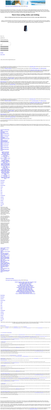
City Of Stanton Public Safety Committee (39, 374)
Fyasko (5, 157)
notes (1, 44)
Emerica (8, 154)
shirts (1, 190)
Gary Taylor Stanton (4, 332)
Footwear (2, 183)
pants (1, 188)
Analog (5, 152)
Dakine (2, 158)
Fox (8, 156)
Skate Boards (7, 172)
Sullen (5, 174)
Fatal (6, 156)
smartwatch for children (33, 408)
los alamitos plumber (38, 334)
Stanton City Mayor (3, 334)
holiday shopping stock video (22, 334)
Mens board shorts (3, 81)
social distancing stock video (7, 362)
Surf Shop (5, 268)
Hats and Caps (3, 185)
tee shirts (2, 202)
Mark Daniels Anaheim (3, 358)
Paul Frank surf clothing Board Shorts (4, 132)
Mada (1, 260)
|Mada (3, 152)
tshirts (1, 205)
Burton (4, 162)
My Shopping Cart (15, 6)
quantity (1, 37)
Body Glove (8, 161)
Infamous (2, 165)
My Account (8, 6)
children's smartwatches (3, 341)
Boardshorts (2, 296)
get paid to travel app (3, 378)
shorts (1, 193)
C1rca (7, 162)
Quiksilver (3, 151)
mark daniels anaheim (9, 332)
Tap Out (2, 268)
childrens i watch (17, 388)
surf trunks (2, 198)
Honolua (5, 163)
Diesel (2, 252)
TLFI (8, 268)
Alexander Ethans (7, 326)
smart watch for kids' (28, 327)
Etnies (6, 155)
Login (11, 6)
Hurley (8, 163)
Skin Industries (4, 173)
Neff (6, 167)
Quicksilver (4, 153)
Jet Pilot (8, 165)
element (5, 154)
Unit (4, 175)
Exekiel (4, 156)
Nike (2, 168)
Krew (5, 178)
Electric (2, 154)
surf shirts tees (3, 195)
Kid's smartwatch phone (40, 327)
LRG (4, 260)
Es (1, 156)
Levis (6, 166)
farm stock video (12, 84)
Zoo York (7, 177)
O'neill (7, 153)
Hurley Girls (3, 164)
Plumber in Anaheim (8, 68)
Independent (7, 164)
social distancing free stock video (15, 362)
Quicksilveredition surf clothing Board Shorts (4, 141)
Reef (8, 152)
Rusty (5, 171)
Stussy (8, 173)
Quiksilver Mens (6, 169)
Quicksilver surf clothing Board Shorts (4, 137)
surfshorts (2, 197)
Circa (1, 161)
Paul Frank (7, 151)
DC (4, 158)
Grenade (2, 163)
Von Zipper (5, 176)
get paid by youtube (11, 110)
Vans (6, 175)
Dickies (8, 158)
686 (1, 159)
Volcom (2, 176)
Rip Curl (8, 170)
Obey (8, 168)
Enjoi (4, 155)
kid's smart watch (8, 118)
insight (5, 165)
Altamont (3, 160)
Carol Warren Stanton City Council (16, 327)
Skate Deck (3, 172)
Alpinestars (7, 159)
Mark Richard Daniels (36, 358)
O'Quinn (2, 169)
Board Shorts (3, 180)
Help (27, 6)
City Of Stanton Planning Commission (5, 373)
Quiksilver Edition (3, 170)
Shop (20, 6)
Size (1, 36)
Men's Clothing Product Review (22, 378)
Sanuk (8, 171)
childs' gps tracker (43, 68)
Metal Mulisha (28, 289)
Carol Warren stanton (35, 68)
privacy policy (2, 54)
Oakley (5, 168)
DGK (6, 158)
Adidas (4, 159)
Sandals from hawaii (27, 336)
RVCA (3, 171)
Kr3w (4, 166)
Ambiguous (7, 160)
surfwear (2, 200)
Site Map (1, 52)
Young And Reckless (5, 177)
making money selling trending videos (36, 102)
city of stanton (6, 327)
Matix (6, 260)
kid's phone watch (32, 66)
